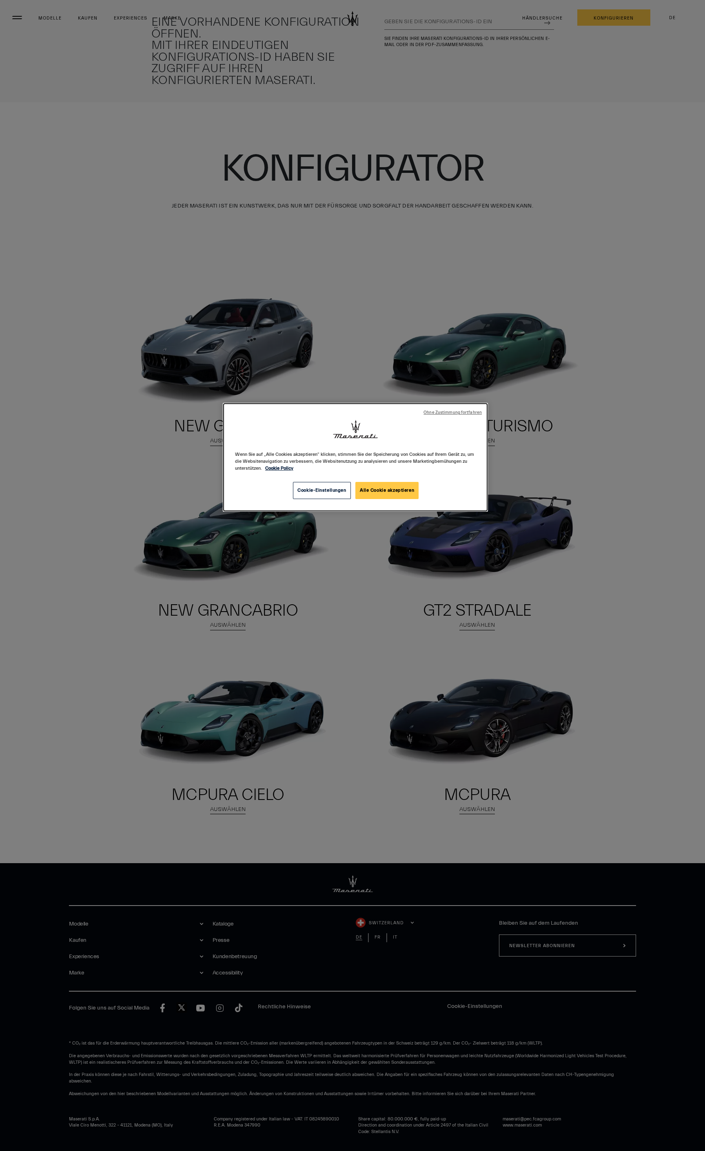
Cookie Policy (279, 468)
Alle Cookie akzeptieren (387, 490)
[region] (355, 457)
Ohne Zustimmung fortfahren (452, 412)
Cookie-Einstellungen (321, 490)
